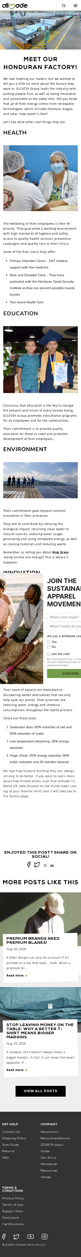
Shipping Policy (14, 1138)
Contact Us (11, 1132)
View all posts (40, 1091)
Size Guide (10, 1145)
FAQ (5, 1157)
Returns (8, 1151)
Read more (15, 975)
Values (46, 1177)
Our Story (49, 1157)
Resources (49, 1170)
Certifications (13, 1224)
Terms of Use (12, 1205)
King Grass (60, 552)
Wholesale (49, 1164)
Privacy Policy (13, 1198)
